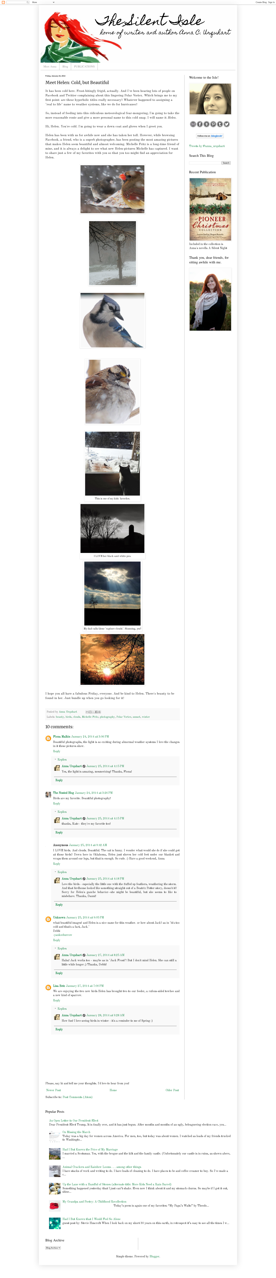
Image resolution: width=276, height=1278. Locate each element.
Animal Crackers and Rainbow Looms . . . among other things (101, 1167)
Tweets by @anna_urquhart (207, 146)
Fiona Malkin (61, 736)
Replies (62, 759)
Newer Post (53, 1090)
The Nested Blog (63, 793)
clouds (76, 717)
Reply (56, 751)
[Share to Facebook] (96, 712)
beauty (60, 717)
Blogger (154, 1256)
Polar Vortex (123, 717)
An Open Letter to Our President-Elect (73, 1120)
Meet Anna (49, 66)
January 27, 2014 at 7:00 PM (85, 986)
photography (107, 717)
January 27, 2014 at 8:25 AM (105, 955)
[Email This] (87, 712)
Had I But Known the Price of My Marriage (90, 1149)
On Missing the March (76, 1132)
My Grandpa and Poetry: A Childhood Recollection (94, 1201)
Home (113, 1090)
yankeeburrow (63, 935)
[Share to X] (93, 712)
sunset (136, 717)
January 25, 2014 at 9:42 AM (88, 845)
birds (69, 717)
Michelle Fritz (90, 717)
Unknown (59, 917)
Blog (65, 66)
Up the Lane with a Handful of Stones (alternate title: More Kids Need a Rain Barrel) (116, 1184)
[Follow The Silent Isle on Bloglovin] (210, 137)
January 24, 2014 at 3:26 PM (94, 793)
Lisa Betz (59, 986)
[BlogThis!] (90, 712)
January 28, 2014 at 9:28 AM (105, 1015)
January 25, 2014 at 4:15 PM (105, 766)
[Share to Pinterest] (99, 712)
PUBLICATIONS (84, 66)
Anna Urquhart (72, 766)
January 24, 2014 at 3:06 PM (90, 736)
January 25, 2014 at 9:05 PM (85, 917)
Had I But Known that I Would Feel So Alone (91, 1219)
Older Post (172, 1090)
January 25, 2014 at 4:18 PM (105, 878)
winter (146, 717)
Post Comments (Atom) (77, 1097)
